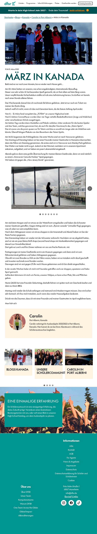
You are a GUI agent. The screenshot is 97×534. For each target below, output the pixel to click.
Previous (1, 365)
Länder (21, 3)
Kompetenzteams (25, 499)
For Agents (71, 457)
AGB (71, 453)
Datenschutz (71, 469)
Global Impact (26, 511)
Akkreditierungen (25, 515)
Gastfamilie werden (69, 3)
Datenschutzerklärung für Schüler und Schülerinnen (71, 475)
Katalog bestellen (85, 3)
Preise (57, 3)
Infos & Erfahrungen (45, 3)
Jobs (71, 445)
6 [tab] (54, 214)
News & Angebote (71, 461)
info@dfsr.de (71, 493)
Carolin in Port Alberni (42, 17)
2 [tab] (43, 214)
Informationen (71, 440)
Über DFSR (26, 491)
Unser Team (26, 495)
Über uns (26, 486)
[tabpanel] (48, 188)
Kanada (26, 17)
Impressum (71, 465)
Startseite (8, 17)
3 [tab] (45, 214)
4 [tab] (48, 214)
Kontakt (71, 449)
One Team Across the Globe (26, 507)
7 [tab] (57, 214)
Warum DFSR (26, 503)
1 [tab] (40, 214)
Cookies (71, 480)
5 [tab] (51, 214)
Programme (30, 3)
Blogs (17, 17)
